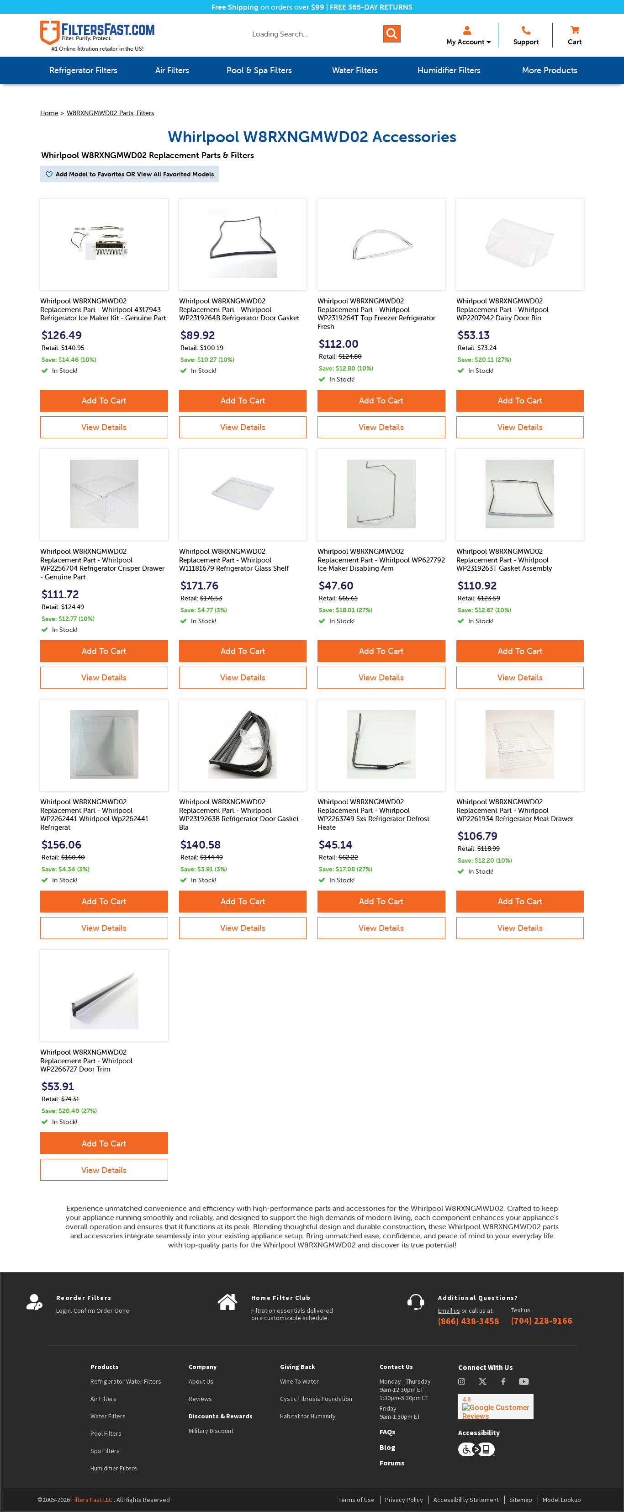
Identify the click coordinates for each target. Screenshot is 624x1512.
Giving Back (297, 1367)
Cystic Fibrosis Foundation (316, 1399)
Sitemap (520, 1500)
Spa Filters (105, 1451)
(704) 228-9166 (541, 1320)
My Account (465, 41)
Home (49, 113)
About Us (201, 1381)
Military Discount (211, 1431)
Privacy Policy (404, 1500)
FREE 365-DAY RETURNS (371, 6)
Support (526, 41)
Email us (449, 1310)
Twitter (483, 1381)
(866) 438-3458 (468, 1321)
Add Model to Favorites (90, 174)
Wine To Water (299, 1381)
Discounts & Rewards (221, 1416)
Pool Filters (106, 1433)
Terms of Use (356, 1500)
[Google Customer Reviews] (496, 1406)
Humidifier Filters (113, 1468)
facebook (503, 1381)
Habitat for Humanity (308, 1416)
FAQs (388, 1431)
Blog (388, 1447)
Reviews (200, 1399)
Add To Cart (104, 400)
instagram (461, 1381)
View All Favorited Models (175, 174)
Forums (392, 1462)
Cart (575, 41)
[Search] (392, 33)
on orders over (268, 6)
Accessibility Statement (466, 1500)
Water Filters (108, 1416)
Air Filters (103, 1399)
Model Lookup (562, 1500)
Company (203, 1367)
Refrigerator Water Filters (125, 1381)
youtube (524, 1381)
